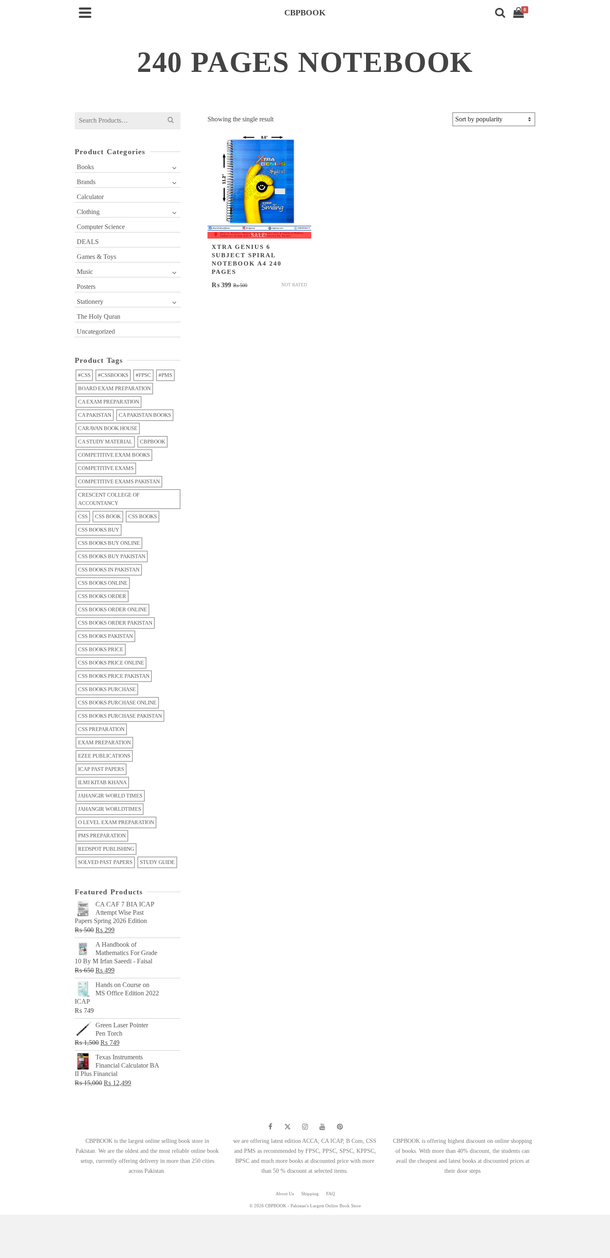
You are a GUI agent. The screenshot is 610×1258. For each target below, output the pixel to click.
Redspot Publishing (106, 849)
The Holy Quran (98, 316)
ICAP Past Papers (101, 769)
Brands (86, 181)
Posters (86, 286)
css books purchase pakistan (120, 716)
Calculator (90, 196)
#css (84, 375)
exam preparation (104, 742)
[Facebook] (270, 1127)
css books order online (112, 609)
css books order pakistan (115, 623)
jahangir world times (110, 796)
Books (85, 166)
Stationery (90, 301)
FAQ (330, 1193)
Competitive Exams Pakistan (119, 481)
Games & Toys (96, 256)
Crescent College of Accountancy (108, 499)
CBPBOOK (152, 441)
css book (108, 516)
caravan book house (107, 428)
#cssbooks (113, 375)
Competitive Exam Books (114, 455)
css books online (102, 583)
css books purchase (107, 689)
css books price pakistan (113, 676)
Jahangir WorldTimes (109, 809)
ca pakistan (94, 415)
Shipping (310, 1193)
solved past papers (105, 862)
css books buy (98, 530)
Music (85, 271)
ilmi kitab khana (102, 782)
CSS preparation (101, 729)
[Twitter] (287, 1127)
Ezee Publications (104, 756)
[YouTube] (322, 1127)
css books (142, 516)
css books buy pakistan (111, 556)
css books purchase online (117, 702)
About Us (285, 1193)
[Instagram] (305, 1127)
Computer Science (101, 226)
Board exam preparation (114, 388)
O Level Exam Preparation (116, 822)
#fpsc (143, 375)
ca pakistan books (145, 415)
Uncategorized (96, 331)
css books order (102, 596)
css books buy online (109, 543)
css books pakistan (105, 636)
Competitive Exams (106, 468)
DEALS (88, 241)
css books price (100, 649)
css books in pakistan (108, 569)
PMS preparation (102, 835)
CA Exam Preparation (108, 402)
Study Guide (157, 862)
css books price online (111, 663)
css (83, 516)
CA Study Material (105, 441)
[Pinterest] (340, 1127)
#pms (165, 375)
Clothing (88, 211)
